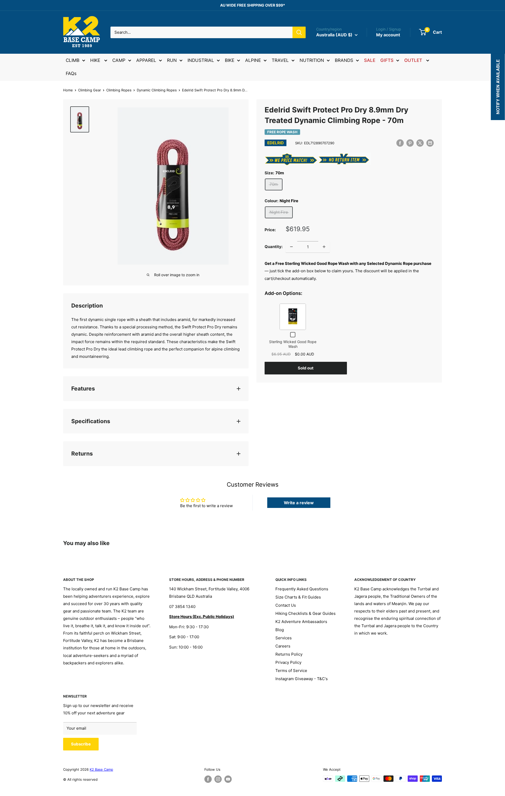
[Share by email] (430, 143)
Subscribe (81, 743)
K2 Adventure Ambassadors (301, 621)
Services (283, 637)
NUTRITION (312, 60)
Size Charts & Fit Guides (298, 597)
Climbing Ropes (119, 90)
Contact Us (285, 605)
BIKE (229, 60)
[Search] (299, 32)
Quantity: (273, 246)
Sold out (306, 367)
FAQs (71, 73)
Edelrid (275, 142)
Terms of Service (291, 670)
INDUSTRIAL (201, 60)
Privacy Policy (288, 662)
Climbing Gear (89, 90)
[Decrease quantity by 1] (291, 246)
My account (388, 34)
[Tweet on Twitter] (420, 143)
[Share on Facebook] (400, 143)
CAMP (118, 60)
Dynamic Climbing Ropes (157, 90)
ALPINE (253, 60)
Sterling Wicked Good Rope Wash (292, 344)
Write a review (299, 502)
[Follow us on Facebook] (208, 779)
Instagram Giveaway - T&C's (301, 678)
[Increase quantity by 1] (324, 246)
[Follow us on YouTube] (228, 779)
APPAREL (146, 60)
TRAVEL (280, 60)
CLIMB (72, 60)
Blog (279, 629)
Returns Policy (288, 654)
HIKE (96, 60)
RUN (172, 60)
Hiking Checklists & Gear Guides (305, 613)
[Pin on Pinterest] (410, 143)
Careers (282, 646)
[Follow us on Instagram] (218, 779)
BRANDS (344, 60)
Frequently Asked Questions (301, 588)
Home (68, 90)
